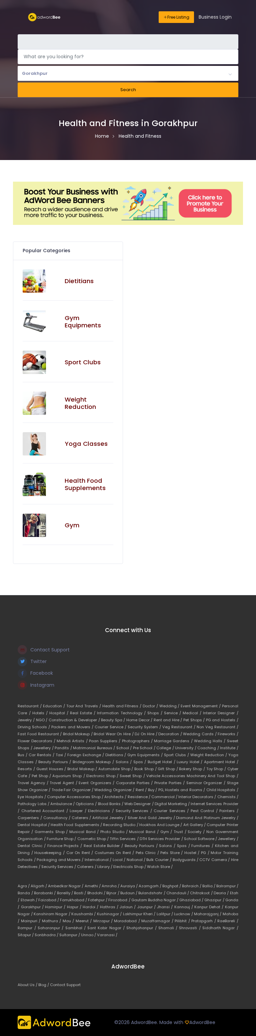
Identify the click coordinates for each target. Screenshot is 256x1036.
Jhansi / (165, 907)
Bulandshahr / (152, 893)
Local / (120, 859)
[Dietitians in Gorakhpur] (34, 281)
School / (124, 748)
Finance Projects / (65, 845)
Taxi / (61, 755)
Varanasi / (107, 935)
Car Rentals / (42, 755)
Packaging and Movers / (61, 859)
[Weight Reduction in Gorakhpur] (34, 403)
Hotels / (40, 713)
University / (186, 748)
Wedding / (170, 706)
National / (137, 859)
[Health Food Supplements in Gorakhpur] (34, 484)
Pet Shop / (42, 775)
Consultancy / (57, 817)
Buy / (153, 789)
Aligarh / (39, 886)
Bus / (23, 755)
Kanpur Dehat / (209, 907)
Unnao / (89, 935)
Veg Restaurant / (179, 727)
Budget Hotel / (162, 762)
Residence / (139, 796)
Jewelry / (27, 720)
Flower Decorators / (37, 741)
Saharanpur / (51, 928)
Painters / (228, 810)
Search (128, 89)
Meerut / (84, 921)
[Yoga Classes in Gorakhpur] (34, 443)
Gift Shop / (168, 769)
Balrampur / (227, 886)
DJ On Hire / (146, 734)
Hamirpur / (56, 907)
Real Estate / (83, 713)
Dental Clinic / (32, 845)
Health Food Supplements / (77, 824)
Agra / (24, 886)
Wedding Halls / (210, 741)
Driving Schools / (34, 727)
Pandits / (64, 748)
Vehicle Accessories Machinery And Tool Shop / (192, 775)
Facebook (41, 673)
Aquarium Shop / (69, 775)
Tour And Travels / (84, 706)
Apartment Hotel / (221, 762)
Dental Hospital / (34, 824)
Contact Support (50, 649)
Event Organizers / (97, 782)
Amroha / (111, 886)
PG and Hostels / (222, 720)
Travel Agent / (64, 782)
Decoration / (170, 734)
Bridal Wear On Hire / (114, 734)
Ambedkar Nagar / (66, 886)
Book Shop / (146, 769)
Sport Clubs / (177, 755)
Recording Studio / (121, 824)
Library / (105, 866)
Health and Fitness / (122, 706)
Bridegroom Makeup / (94, 762)
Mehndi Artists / (73, 741)
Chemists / (227, 796)
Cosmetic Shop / (93, 838)
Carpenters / (30, 817)
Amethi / (93, 886)
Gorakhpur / (33, 907)
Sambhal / (76, 928)
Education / (54, 706)
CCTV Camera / (215, 859)
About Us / (28, 984)
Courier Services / (172, 810)
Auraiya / (129, 886)
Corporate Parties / (135, 782)
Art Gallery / (195, 824)
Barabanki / (45, 893)
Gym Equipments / (145, 755)
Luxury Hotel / (190, 762)
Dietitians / (116, 755)
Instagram (42, 685)
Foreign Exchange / (86, 755)
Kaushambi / (84, 914)
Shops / (155, 713)
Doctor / (151, 706)
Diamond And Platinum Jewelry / (207, 817)
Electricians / (101, 810)
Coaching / (208, 748)
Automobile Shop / (116, 769)
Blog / (44, 984)
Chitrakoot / (202, 893)
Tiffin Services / (125, 838)
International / (99, 859)
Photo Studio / (114, 831)
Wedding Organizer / (114, 789)
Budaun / (129, 893)
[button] (128, 73)
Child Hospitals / (222, 789)
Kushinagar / (110, 914)
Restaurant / (30, 706)
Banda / (26, 893)
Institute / (229, 748)
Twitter (38, 661)
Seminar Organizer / (206, 782)
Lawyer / (79, 810)
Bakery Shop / (192, 769)
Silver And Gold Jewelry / (152, 817)
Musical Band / (84, 831)
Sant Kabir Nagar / (106, 928)
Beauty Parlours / (55, 762)
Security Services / (135, 810)
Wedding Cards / (200, 734)
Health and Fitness (140, 136)
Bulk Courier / (159, 859)
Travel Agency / (34, 782)
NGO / (42, 720)
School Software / (201, 838)
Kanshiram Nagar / (52, 914)
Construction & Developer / (75, 720)
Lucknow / (184, 914)
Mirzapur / (103, 921)
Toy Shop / (216, 769)
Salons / (124, 762)
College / (165, 748)
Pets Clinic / (148, 852)
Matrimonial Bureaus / (94, 748)
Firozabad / (119, 900)
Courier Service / (111, 727)
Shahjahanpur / (142, 928)
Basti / (80, 893)
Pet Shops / (194, 720)
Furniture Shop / (62, 838)
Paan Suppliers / (105, 741)
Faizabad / (49, 900)
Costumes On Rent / (115, 852)
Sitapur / (26, 935)
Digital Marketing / (173, 803)
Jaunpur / (147, 907)
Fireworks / (228, 734)
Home (102, 136)
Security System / (145, 727)
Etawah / (29, 900)
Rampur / (28, 928)
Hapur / (75, 907)
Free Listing (178, 17)
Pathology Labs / (34, 803)
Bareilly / (65, 893)
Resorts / (27, 769)
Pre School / (144, 748)
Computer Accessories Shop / (76, 796)
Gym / (167, 831)
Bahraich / (192, 886)
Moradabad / (127, 921)
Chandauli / (178, 893)
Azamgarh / (150, 886)
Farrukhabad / (74, 900)
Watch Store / (160, 866)
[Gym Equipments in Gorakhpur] (34, 321)
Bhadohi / (97, 893)
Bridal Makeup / (78, 734)
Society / (197, 831)
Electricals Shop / (130, 866)
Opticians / (87, 803)
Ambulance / (63, 803)
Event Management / (201, 706)
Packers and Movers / (73, 727)
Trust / (181, 831)
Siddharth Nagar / (220, 928)
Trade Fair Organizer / (73, 789)
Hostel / (192, 852)
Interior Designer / (220, 713)
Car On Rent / (80, 852)
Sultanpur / (70, 935)
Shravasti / (190, 928)
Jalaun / (128, 907)
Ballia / (209, 886)
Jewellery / (44, 748)
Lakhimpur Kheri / (140, 914)
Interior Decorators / (197, 796)
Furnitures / (203, 845)
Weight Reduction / (209, 755)
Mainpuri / (31, 921)
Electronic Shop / (103, 775)
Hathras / (110, 907)
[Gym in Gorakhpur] (34, 525)
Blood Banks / (111, 803)
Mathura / (52, 921)
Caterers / (82, 817)
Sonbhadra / (47, 935)
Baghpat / (172, 886)
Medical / (193, 713)
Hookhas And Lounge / (161, 824)
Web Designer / (139, 803)
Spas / (140, 762)
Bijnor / (113, 893)
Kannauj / (184, 907)
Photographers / (138, 741)
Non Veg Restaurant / (217, 727)
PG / (206, 852)
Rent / (142, 789)
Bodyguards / (186, 859)
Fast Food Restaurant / (40, 734)
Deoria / (222, 893)
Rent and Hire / (168, 720)
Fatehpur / (98, 900)
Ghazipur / (214, 900)
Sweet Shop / (133, 775)
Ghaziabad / (191, 900)
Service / (173, 713)
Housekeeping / (50, 852)
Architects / (115, 796)
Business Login (215, 17)
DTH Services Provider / (162, 838)
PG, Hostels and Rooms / (182, 789)
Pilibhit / (183, 921)
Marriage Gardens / (174, 741)
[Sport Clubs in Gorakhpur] (34, 362)
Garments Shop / (52, 831)
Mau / (69, 921)
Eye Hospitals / (32, 796)
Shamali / (168, 928)
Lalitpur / (165, 914)
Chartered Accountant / (45, 810)
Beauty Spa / (113, 720)
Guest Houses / (51, 769)
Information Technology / (122, 713)
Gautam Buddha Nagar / (155, 900)
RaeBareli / (227, 921)
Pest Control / (205, 810)
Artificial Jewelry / (109, 817)
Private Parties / (170, 782)
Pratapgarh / (204, 921)
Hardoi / (91, 907)
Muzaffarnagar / (158, 921)
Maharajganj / (208, 914)
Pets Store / (172, 852)
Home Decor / (140, 720)
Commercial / (164, 796)
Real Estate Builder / (104, 845)
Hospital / (59, 713)
